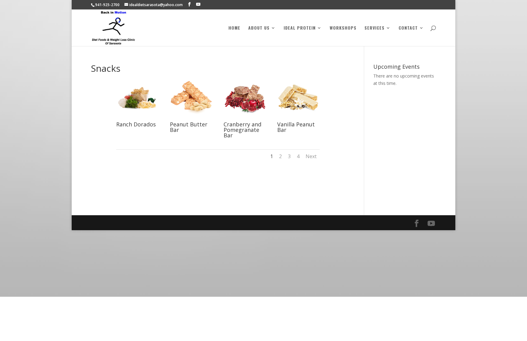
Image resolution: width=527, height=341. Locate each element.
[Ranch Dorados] (137, 118)
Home (234, 28)
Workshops (343, 28)
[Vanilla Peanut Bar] (298, 118)
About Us (259, 28)
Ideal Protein (300, 28)
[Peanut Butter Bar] (191, 118)
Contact (408, 28)
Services (374, 28)
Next (311, 156)
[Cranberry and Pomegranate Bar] (245, 118)
